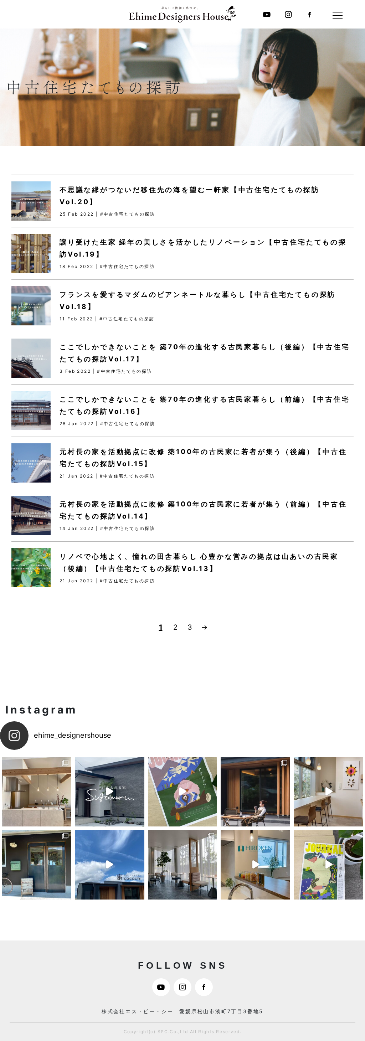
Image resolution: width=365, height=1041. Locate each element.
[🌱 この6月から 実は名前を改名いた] (328, 865)
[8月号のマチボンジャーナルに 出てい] (328, 791)
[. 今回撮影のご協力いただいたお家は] (255, 791)
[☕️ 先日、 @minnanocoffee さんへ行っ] (36, 865)
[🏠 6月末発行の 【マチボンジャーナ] (255, 865)
